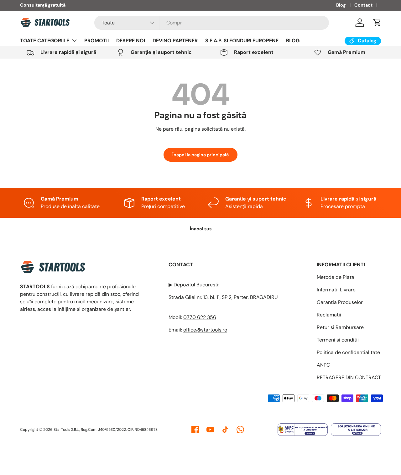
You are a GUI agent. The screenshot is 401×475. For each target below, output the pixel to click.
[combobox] (211, 23)
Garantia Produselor (340, 302)
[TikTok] (225, 429)
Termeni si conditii (338, 340)
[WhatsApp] (240, 429)
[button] (377, 22)
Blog (341, 5)
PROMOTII (96, 40)
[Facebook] (195, 429)
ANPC (323, 365)
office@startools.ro (205, 329)
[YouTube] (210, 429)
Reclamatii (329, 314)
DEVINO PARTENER (175, 40)
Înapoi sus (200, 229)
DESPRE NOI (130, 40)
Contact (363, 5)
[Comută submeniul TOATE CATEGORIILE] (74, 40)
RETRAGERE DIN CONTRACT (349, 377)
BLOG (292, 40)
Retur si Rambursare (340, 327)
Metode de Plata (335, 277)
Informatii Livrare (336, 289)
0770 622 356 (199, 317)
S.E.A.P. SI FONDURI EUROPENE (242, 40)
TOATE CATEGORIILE (44, 40)
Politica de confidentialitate (348, 352)
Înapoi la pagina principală (200, 155)
